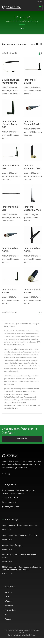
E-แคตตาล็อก (10, 610)
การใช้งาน (9, 606)
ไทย (41, 2)
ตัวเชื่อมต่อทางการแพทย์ (28, 400)
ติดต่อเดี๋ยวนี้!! (22, 439)
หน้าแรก (8, 592)
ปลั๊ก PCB (13, 402)
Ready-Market (31, 635)
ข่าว (6, 615)
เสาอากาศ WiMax (29, 391)
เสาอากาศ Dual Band (22, 394)
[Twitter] (6, 474)
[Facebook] (2, 474)
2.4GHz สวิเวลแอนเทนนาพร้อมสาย (11, 81)
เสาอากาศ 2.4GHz (9, 394)
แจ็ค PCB (20, 397)
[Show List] (40, 44)
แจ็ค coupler (17, 400)
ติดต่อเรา (14, 408)
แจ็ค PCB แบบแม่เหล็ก (30, 397)
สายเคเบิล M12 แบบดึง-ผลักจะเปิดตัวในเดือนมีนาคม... (19, 556)
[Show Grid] (37, 44)
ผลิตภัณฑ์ (9, 601)
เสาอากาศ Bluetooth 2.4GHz (32, 123)
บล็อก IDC (7, 402)
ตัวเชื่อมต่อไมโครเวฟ (10, 397)
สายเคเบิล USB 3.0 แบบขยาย (13, 405)
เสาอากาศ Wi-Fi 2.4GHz (9, 291)
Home (22, 28)
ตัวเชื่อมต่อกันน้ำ (34, 388)
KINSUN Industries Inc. (25, 630)
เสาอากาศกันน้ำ (9, 391)
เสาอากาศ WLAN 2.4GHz (10, 250)
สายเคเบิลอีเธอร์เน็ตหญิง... (12, 545)
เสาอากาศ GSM (19, 391)
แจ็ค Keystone (8, 400)
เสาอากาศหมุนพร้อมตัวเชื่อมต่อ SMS (9, 124)
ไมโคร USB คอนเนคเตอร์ (29, 405)
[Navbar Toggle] (40, 7)
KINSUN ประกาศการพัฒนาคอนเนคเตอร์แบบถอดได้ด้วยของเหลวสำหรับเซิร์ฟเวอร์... (21, 568)
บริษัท (7, 597)
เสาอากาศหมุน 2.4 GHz (11, 167)
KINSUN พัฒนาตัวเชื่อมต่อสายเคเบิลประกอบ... (20, 525)
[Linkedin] (9, 474)
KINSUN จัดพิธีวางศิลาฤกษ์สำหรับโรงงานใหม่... (20, 535)
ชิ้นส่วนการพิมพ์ (21, 402)
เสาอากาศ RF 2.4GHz (30, 81)
